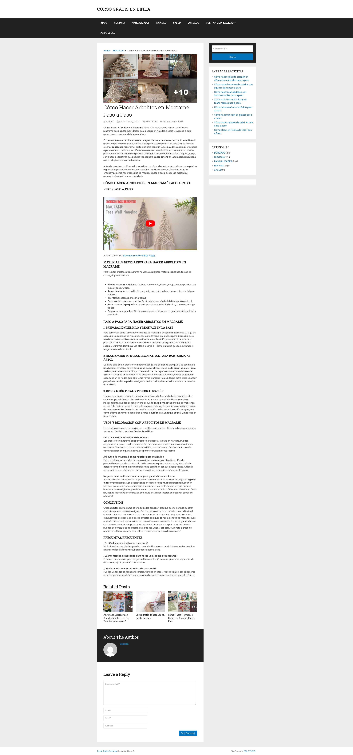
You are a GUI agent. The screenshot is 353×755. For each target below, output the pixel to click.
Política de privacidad (220, 23)
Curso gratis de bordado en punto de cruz (150, 616)
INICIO (104, 23)
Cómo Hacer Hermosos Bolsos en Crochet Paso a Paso (181, 617)
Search (232, 57)
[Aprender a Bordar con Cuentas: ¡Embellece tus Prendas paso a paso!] (118, 601)
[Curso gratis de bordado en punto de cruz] (150, 601)
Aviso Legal (108, 32)
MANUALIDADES (140, 23)
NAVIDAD (161, 23)
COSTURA (119, 23)
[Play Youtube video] (150, 223)
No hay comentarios (173, 121)
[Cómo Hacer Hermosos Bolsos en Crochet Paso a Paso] (182, 601)
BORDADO (193, 23)
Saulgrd (109, 121)
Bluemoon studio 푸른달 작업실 (139, 255)
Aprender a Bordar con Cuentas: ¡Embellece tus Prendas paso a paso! (116, 617)
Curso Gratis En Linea (123, 9)
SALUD (177, 23)
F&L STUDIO (249, 751)
